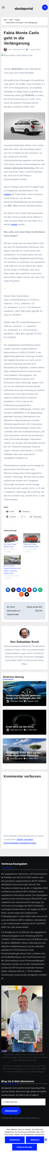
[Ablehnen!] (46, 1139)
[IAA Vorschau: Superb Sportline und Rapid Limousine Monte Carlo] (12, 560)
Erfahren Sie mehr (24, 1147)
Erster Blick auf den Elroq (20, 727)
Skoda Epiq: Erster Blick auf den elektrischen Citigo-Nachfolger (23, 754)
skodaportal (24, 8)
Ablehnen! (35, 1140)
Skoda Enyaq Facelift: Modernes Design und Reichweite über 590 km (23, 698)
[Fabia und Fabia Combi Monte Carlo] (31, 538)
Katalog (7, 194)
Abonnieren (11, 1111)
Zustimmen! (15, 1140)
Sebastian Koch (18, 49)
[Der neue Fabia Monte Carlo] (12, 538)
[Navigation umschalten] (3, 7)
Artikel (14, 224)
